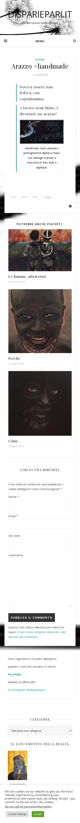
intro (24, 197)
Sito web (14, 536)
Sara (35, 197)
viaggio (48, 197)
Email (13, 516)
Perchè (14, 358)
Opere (40, 59)
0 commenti (40, 74)
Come (13, 441)
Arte (13, 197)
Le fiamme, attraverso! (27, 276)
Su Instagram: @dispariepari (27, 690)
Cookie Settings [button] (17, 814)
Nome (13, 497)
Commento (15, 555)
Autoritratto (17, 784)
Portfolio (14, 674)
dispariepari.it (40, 14)
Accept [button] (38, 814)
